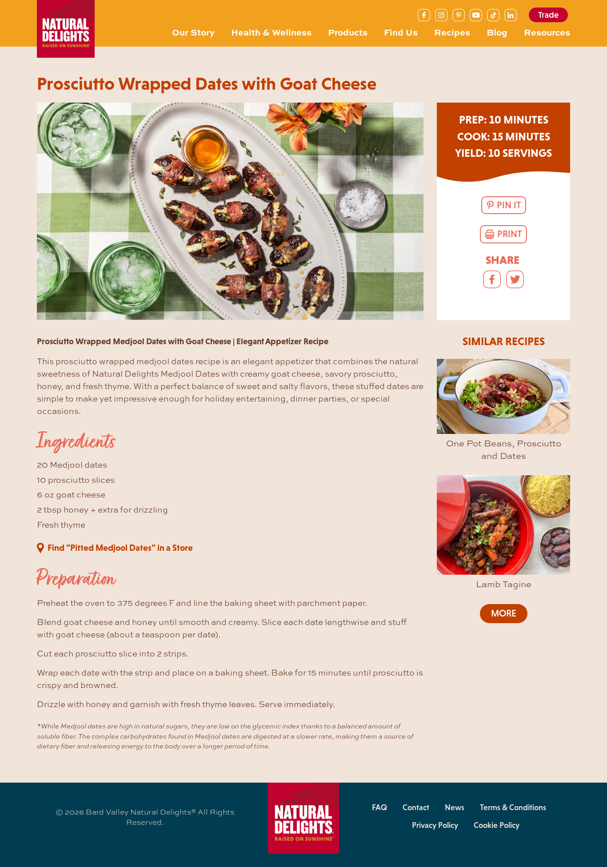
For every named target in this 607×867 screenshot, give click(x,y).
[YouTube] (476, 15)
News (454, 807)
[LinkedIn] (510, 15)
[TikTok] (493, 15)
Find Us (401, 31)
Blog (497, 31)
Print (509, 234)
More (503, 613)
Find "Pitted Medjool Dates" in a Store (120, 548)
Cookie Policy (496, 825)
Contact (416, 807)
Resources (547, 31)
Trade (548, 15)
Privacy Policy (435, 825)
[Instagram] (441, 15)
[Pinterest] (458, 15)
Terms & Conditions (513, 807)
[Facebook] (424, 15)
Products (347, 31)
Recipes (452, 31)
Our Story (193, 31)
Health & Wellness (271, 31)
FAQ (379, 807)
